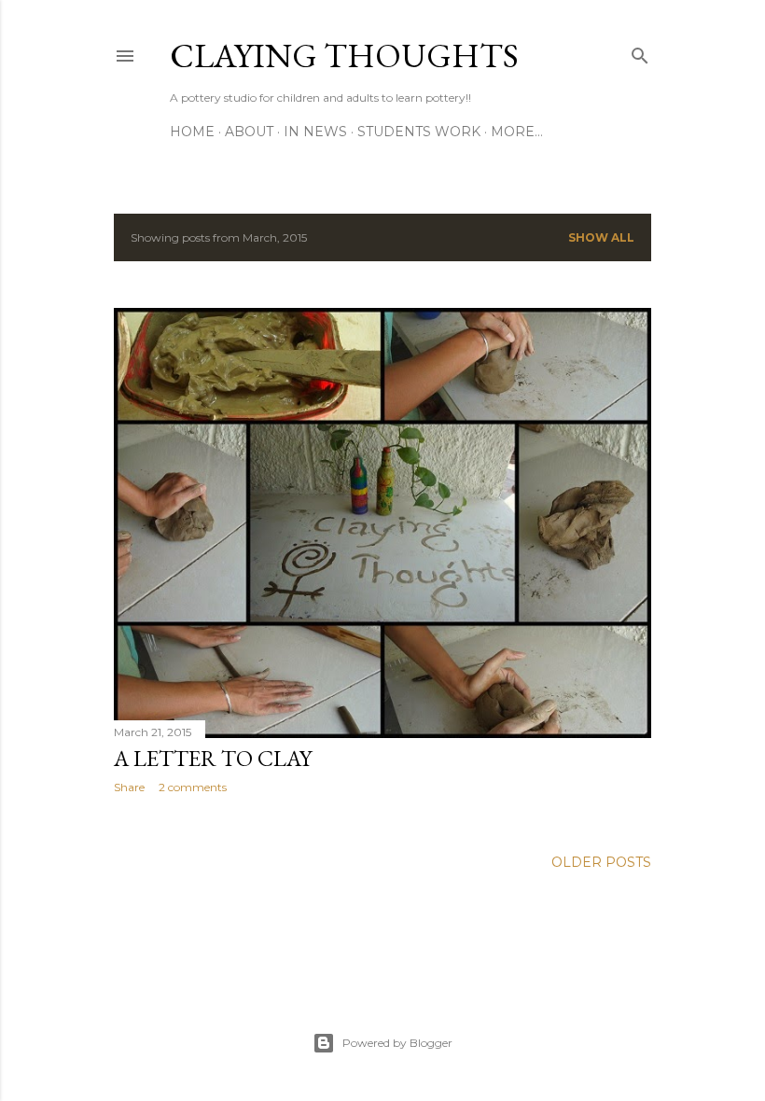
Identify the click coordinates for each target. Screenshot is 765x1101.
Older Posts (601, 862)
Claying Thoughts (344, 55)
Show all (601, 237)
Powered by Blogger (397, 1043)
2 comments (193, 787)
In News (315, 131)
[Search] (640, 52)
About (249, 131)
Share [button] (129, 787)
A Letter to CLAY (213, 758)
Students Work (418, 131)
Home (192, 131)
